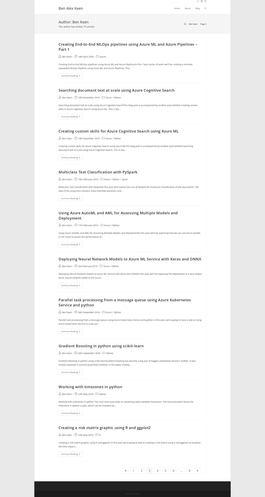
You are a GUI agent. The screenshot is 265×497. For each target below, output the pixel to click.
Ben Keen (67, 56)
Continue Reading (72, 76)
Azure (103, 56)
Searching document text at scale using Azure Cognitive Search (117, 90)
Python (117, 97)
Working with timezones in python (90, 386)
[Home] (185, 24)
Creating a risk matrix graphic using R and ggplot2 (105, 427)
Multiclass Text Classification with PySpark (98, 171)
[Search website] (205, 8)
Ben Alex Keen (71, 8)
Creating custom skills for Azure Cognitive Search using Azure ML (119, 131)
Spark (125, 179)
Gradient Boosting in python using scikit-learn (101, 345)
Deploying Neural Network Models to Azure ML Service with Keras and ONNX (130, 258)
